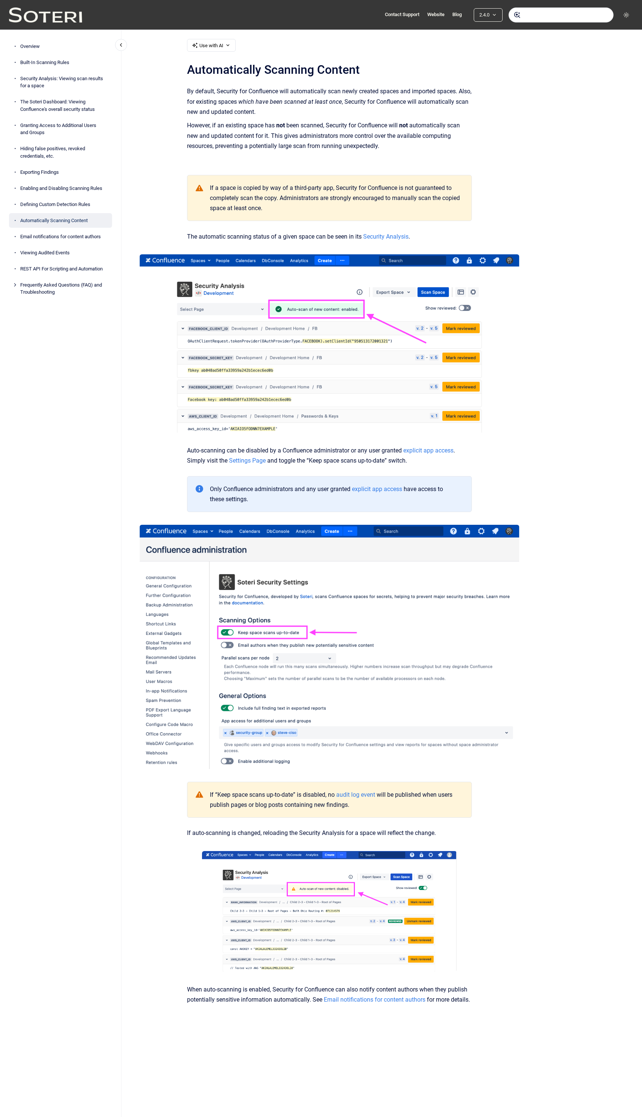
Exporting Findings (39, 172)
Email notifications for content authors (60, 236)
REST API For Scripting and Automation (61, 269)
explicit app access (428, 450)
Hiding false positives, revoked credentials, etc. (52, 152)
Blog (457, 14)
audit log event (355, 794)
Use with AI (211, 45)
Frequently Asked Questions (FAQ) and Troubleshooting (61, 288)
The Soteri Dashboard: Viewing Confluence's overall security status (57, 105)
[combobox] (561, 15)
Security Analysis (386, 236)
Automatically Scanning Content (54, 220)
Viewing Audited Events (45, 252)
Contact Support (402, 14)
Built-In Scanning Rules (44, 62)
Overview (30, 46)
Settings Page (247, 460)
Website (435, 14)
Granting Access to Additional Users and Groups (58, 129)
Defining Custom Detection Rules (55, 204)
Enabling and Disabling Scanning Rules (61, 188)
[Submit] (517, 15)
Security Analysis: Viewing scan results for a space (61, 82)
